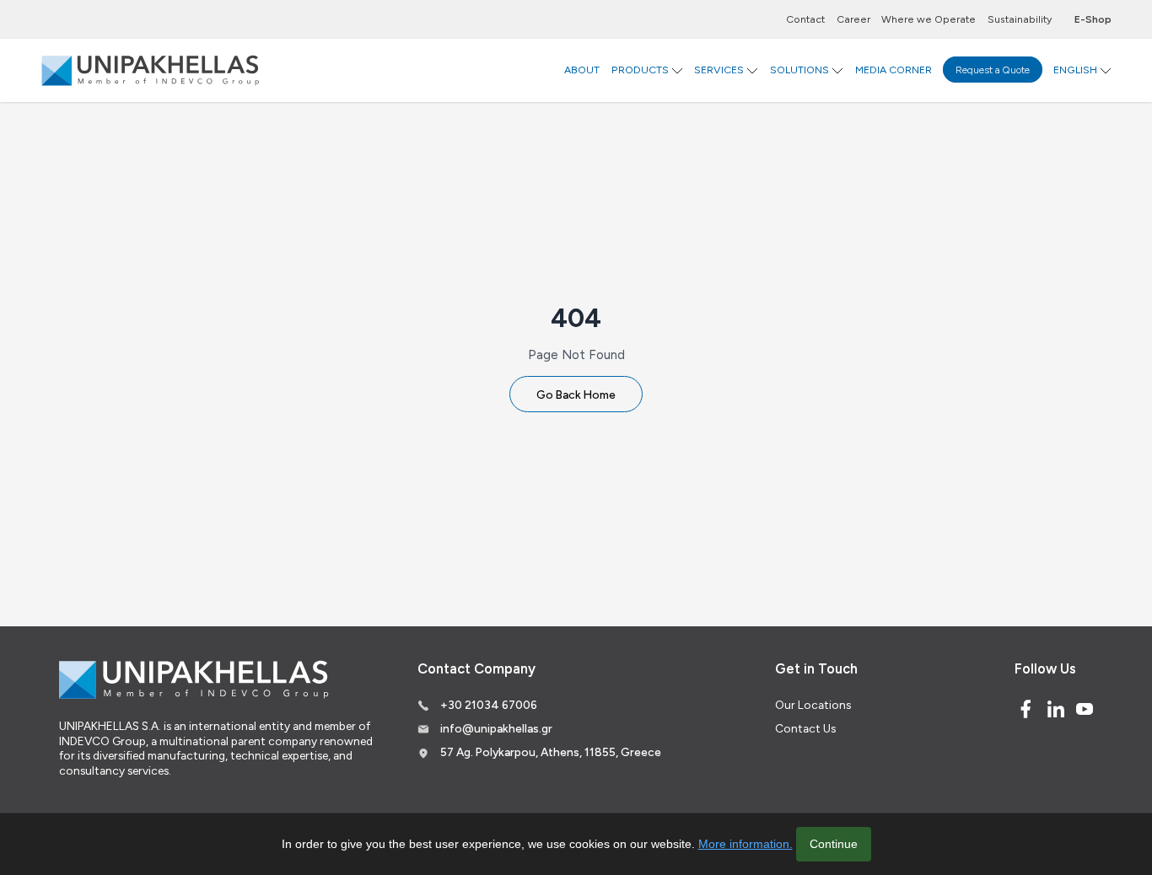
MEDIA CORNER (893, 69)
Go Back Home (576, 394)
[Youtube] (1084, 709)
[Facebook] (1025, 709)
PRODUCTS (640, 69)
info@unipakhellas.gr (496, 728)
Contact (805, 19)
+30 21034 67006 (488, 704)
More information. (745, 844)
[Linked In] (1055, 709)
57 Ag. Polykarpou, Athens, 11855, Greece (550, 752)
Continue (834, 844)
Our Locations (813, 704)
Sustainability (1020, 19)
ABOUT (582, 69)
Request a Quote (993, 69)
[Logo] (150, 70)
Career (853, 19)
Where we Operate (928, 19)
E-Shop (1093, 19)
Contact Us (805, 728)
